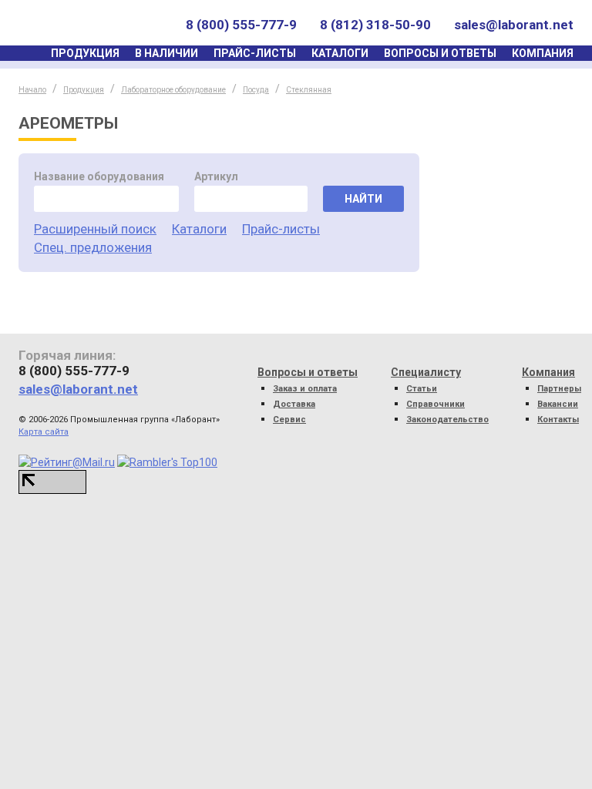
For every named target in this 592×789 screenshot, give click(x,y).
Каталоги (339, 53)
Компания (543, 53)
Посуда (256, 90)
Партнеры (559, 389)
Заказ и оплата (305, 389)
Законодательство (447, 420)
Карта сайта (43, 432)
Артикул (216, 176)
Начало (32, 90)
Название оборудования (99, 176)
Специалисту (426, 372)
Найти (363, 199)
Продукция (85, 53)
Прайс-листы (255, 53)
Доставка (294, 404)
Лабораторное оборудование (173, 90)
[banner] (90, 25)
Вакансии (557, 404)
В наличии (166, 53)
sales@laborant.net (514, 24)
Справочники (435, 404)
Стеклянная (308, 90)
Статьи (421, 389)
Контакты (558, 420)
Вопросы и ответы (440, 53)
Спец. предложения (93, 247)
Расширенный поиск (95, 229)
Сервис (289, 420)
